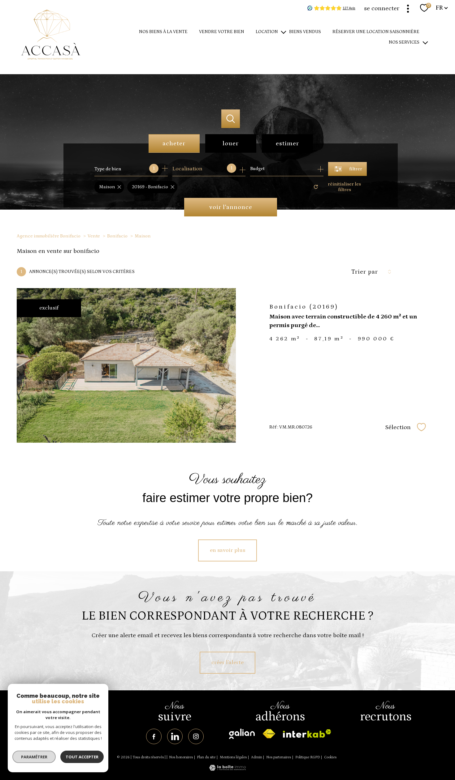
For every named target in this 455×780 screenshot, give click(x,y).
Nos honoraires (181, 757)
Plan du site (206, 757)
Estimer (287, 143)
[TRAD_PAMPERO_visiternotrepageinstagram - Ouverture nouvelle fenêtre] (196, 736)
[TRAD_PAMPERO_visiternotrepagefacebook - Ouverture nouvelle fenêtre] (154, 736)
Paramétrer (34, 757)
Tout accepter (82, 757)
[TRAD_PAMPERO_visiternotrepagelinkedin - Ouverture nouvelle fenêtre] (175, 736)
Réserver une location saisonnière (375, 32)
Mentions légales (233, 757)
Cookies (330, 757)
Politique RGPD (307, 757)
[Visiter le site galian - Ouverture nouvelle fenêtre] (242, 734)
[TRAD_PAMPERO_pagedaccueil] (51, 66)
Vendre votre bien (221, 32)
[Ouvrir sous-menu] (284, 32)
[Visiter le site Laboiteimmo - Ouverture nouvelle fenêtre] (227, 769)
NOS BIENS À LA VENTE (163, 32)
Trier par (364, 271)
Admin (256, 757)
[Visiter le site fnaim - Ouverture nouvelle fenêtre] (268, 734)
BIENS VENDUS (305, 32)
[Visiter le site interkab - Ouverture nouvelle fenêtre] (307, 733)
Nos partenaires (278, 757)
